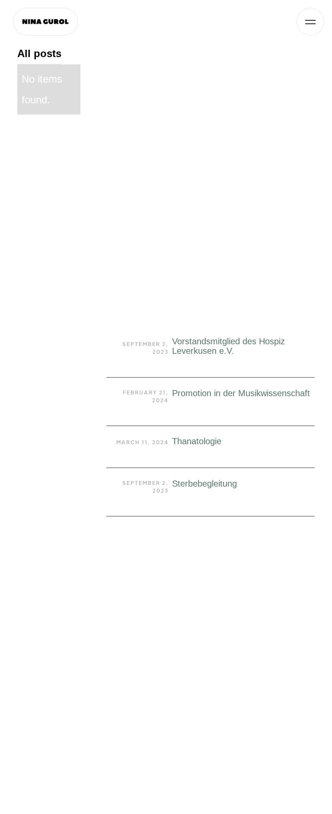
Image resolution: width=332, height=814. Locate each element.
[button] (310, 21)
